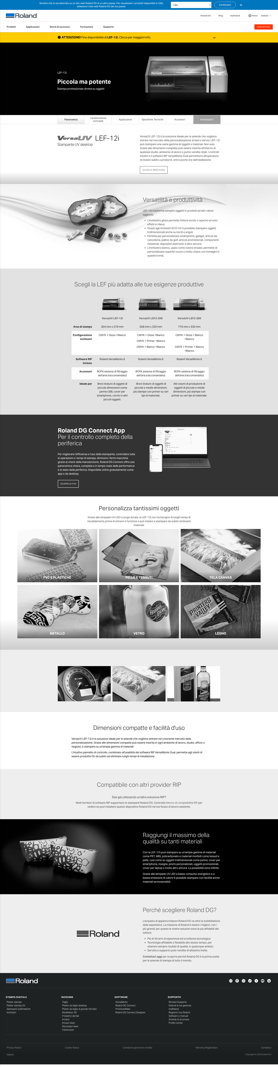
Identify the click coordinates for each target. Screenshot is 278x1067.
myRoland (174, 1009)
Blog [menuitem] (220, 15)
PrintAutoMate (122, 1009)
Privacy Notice (14, 1047)
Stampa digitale (16, 997)
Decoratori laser (70, 1026)
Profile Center (176, 1022)
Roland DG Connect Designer (130, 1012)
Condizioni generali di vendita (137, 1047)
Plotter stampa (14, 1002)
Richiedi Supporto (178, 1002)
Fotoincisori (68, 1029)
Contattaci (266, 1047)
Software (121, 997)
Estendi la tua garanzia (180, 1005)
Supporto (174, 997)
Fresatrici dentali (70, 1015)
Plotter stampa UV (16, 1005)
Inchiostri (11, 1012)
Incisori (66, 1019)
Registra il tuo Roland (179, 1012)
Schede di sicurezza (179, 1019)
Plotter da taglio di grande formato (79, 1009)
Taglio (65, 1002)
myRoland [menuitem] (235, 15)
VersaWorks (121, 1002)
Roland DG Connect (125, 1005)
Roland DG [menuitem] (206, 15)
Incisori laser (68, 1022)
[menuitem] (12, 27)
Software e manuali (178, 1015)
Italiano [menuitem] (264, 15)
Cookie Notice (72, 1047)
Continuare (225, 4)
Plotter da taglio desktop (74, 1005)
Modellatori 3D (69, 1012)
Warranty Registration (206, 1047)
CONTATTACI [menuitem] (263, 27)
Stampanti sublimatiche (18, 1009)
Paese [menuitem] (255, 15)
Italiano (10, 1054)
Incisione (67, 997)
